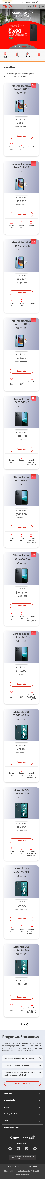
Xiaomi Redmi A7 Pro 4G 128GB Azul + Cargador (21, 88)
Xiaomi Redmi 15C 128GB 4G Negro (21, 401)
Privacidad (36, 1171)
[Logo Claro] (7, 6)
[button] (34, 6)
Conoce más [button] (21, 136)
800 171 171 (19, 1158)
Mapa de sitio (8, 1171)
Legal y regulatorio (22, 1174)
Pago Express (30, 2)
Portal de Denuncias (23, 1171)
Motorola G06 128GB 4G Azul (21, 714)
